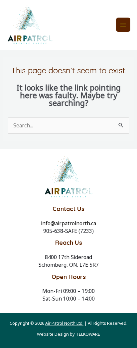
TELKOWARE (88, 334)
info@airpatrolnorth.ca (68, 223)
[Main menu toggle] (123, 25)
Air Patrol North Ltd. (64, 323)
